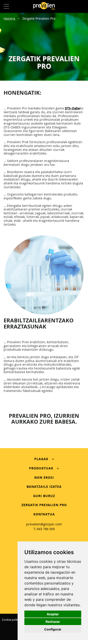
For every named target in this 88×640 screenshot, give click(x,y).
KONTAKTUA (44, 514)
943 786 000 (46, 529)
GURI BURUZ (44, 496)
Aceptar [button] (53, 614)
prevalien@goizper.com (44, 524)
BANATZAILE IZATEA (44, 486)
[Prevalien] (44, 6)
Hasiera (10, 18)
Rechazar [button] (53, 621)
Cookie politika (12, 620)
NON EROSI (44, 477)
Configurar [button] (52, 629)
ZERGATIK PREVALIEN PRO (44, 505)
